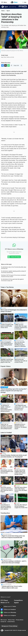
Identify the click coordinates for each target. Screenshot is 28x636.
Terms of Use (11, 619)
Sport (8, 10)
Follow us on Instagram (10, 615)
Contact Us (3, 621)
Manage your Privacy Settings (9, 626)
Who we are (4, 619)
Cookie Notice (11, 621)
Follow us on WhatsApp (10, 612)
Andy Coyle (4, 55)
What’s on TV (5, 602)
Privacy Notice (19, 619)
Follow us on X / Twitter (10, 606)
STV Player (4, 600)
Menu (5, 2)
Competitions (18, 600)
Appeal (16, 602)
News (3, 10)
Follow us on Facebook (10, 609)
